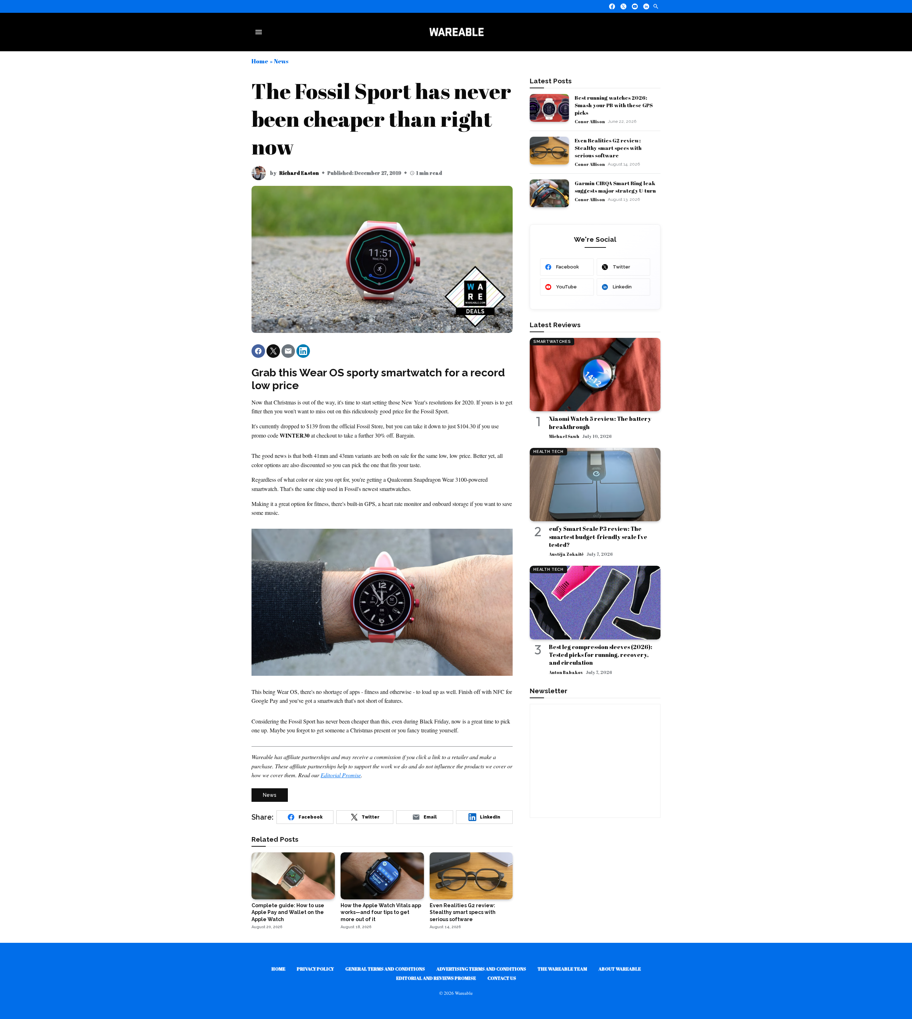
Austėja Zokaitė (566, 554)
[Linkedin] (646, 6)
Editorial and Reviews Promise (436, 978)
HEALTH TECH (548, 451)
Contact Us (501, 978)
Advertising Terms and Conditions (481, 969)
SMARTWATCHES (552, 341)
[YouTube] (635, 6)
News (281, 61)
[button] (258, 351)
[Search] (655, 6)
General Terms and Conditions (385, 969)
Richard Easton (299, 172)
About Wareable (619, 969)
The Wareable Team (562, 969)
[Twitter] (623, 6)
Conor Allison (590, 121)
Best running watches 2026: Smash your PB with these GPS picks (614, 105)
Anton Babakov (566, 672)
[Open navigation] (260, 32)
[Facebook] (612, 6)
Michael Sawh (564, 436)
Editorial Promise (341, 775)
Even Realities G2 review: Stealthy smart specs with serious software (608, 148)
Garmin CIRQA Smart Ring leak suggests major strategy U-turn (615, 186)
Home (260, 61)
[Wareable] (456, 32)
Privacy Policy (315, 969)
